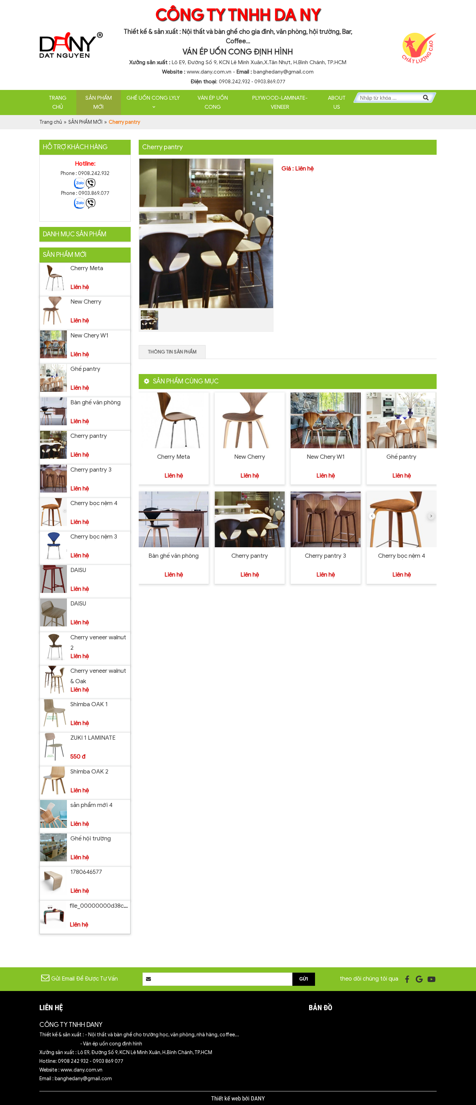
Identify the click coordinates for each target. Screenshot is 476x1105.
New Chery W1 (89, 335)
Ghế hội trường (90, 838)
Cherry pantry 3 (91, 469)
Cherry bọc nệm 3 (93, 536)
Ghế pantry (85, 369)
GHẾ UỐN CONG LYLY (153, 97)
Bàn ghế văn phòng (95, 402)
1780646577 (86, 872)
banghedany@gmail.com (283, 71)
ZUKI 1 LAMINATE (93, 737)
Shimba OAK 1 (89, 704)
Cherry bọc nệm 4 (93, 503)
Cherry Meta (86, 268)
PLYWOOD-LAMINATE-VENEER (280, 102)
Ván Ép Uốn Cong (213, 102)
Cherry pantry (88, 436)
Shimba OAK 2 (89, 771)
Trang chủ (58, 102)
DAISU (78, 570)
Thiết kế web (226, 1098)
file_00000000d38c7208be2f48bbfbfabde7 (128, 905)
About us (337, 102)
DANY (258, 1098)
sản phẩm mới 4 (91, 805)
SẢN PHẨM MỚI (98, 102)
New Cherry (85, 301)
